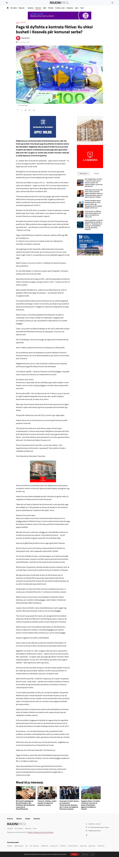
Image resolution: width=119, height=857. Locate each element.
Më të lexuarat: (83, 173)
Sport (76, 8)
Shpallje (27, 819)
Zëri (26, 846)
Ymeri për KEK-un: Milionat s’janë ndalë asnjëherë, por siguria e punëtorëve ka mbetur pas (93, 214)
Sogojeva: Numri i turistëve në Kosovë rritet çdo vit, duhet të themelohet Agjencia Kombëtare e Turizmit (90, 805)
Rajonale (21, 8)
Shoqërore (70, 8)
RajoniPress (25, 38)
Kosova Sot (83, 846)
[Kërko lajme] (112, 2)
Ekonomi (38, 8)
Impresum (10, 828)
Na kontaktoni (19, 828)
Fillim (17, 22)
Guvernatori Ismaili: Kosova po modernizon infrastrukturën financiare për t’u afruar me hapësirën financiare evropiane (69, 805)
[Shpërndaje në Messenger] (25, 110)
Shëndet (50, 8)
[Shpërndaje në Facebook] (17, 110)
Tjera (82, 8)
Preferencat (85, 854)
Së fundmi (13, 8)
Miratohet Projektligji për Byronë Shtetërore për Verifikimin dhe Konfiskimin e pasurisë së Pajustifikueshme (25, 805)
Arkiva (35, 828)
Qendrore (31, 8)
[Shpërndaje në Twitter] (21, 110)
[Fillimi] (8, 8)
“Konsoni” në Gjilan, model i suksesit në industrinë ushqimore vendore (47, 803)
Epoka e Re (92, 846)
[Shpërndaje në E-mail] (29, 110)
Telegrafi (9, 846)
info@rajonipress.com (94, 831)
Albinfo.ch (63, 846)
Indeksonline (44, 846)
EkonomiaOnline (73, 846)
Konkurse (10, 819)
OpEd (44, 8)
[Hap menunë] (7, 2)
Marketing (28, 828)
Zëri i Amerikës (34, 846)
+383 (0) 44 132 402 (94, 824)
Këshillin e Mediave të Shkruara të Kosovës (40, 832)
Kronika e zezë (60, 8)
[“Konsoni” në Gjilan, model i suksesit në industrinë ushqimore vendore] (47, 792)
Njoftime (19, 819)
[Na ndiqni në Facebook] (86, 835)
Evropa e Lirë (54, 846)
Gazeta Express (18, 846)
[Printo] (33, 110)
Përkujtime (36, 819)
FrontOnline (100, 846)
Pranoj (74, 854)
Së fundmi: (96, 173)
